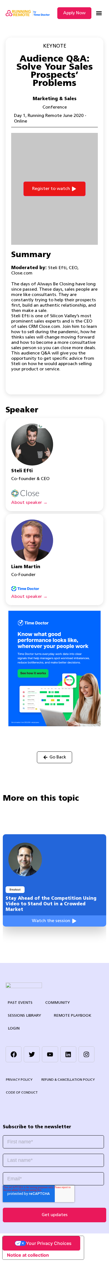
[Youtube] (50, 1054)
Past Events (20, 1003)
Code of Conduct (22, 1092)
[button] (98, 13)
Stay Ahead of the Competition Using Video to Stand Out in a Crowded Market (51, 904)
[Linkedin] (68, 1054)
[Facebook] (14, 1054)
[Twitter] (32, 1054)
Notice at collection (28, 1255)
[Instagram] (86, 1054)
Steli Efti (22, 471)
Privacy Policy (19, 1080)
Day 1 (19, 116)
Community (57, 1003)
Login (14, 1028)
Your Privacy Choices (49, 1243)
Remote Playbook (72, 1016)
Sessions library (24, 1016)
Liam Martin (25, 567)
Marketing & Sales (55, 99)
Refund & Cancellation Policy (68, 1080)
